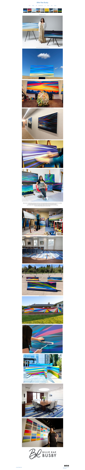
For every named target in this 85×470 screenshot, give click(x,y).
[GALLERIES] (42, 10)
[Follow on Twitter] (67, 466)
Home (29, 5)
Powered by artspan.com (66, 467)
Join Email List (19, 467)
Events (48, 5)
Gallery (33, 5)
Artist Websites (64, 468)
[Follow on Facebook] (65, 466)
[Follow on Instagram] (68, 466)
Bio (36, 5)
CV (45, 5)
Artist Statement (41, 5)
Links (51, 5)
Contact (55, 5)
